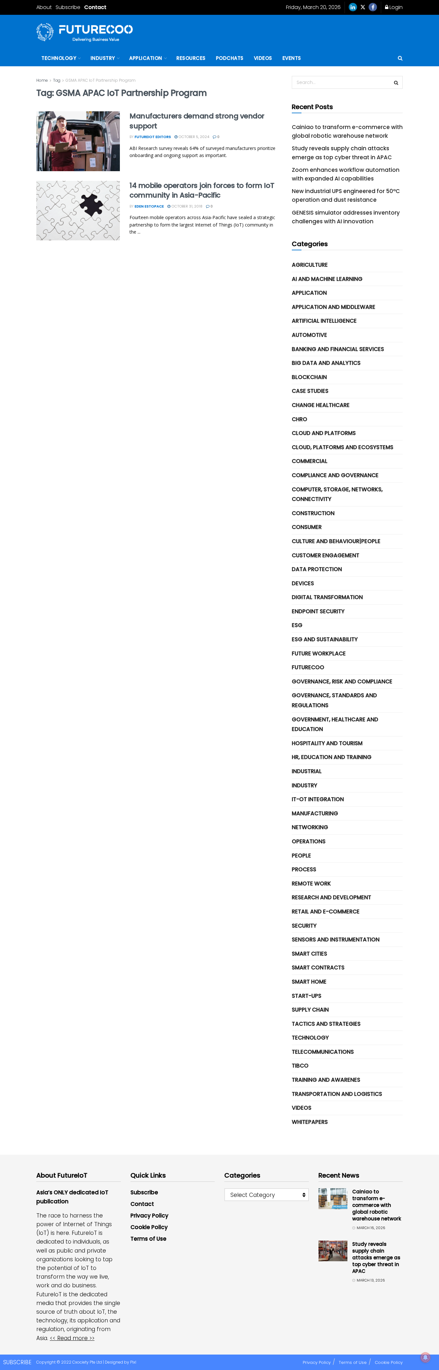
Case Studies (310, 391)
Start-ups (306, 996)
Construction (313, 513)
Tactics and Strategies (326, 1024)
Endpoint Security (318, 611)
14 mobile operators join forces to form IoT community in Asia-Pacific (202, 190)
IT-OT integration (318, 799)
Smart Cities (309, 954)
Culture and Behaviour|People (336, 541)
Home (42, 80)
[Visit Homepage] (84, 32)
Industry (103, 58)
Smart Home (309, 982)
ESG (297, 625)
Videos (263, 58)
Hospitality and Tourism (327, 743)
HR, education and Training (332, 757)
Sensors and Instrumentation (336, 939)
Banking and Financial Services (338, 349)
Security (304, 926)
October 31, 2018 (186, 206)
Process (304, 869)
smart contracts (318, 967)
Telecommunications (323, 1052)
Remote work (311, 883)
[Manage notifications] (425, 1357)
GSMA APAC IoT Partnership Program (101, 80)
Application (145, 58)
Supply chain (310, 1010)
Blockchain (309, 377)
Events (291, 58)
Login (395, 7)
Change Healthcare (321, 405)
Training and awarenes (326, 1080)
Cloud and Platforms (324, 433)
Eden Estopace (149, 206)
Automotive (309, 335)
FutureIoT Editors (153, 136)
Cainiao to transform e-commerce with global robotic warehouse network (376, 1205)
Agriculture (310, 265)
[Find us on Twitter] (363, 7)
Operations (309, 841)
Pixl (133, 1362)
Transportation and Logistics (337, 1094)
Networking (310, 827)
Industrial (307, 771)
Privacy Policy (149, 1215)
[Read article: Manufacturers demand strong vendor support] (78, 141)
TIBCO (300, 1065)
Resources (191, 58)
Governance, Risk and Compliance (342, 681)
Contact (95, 7)
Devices (303, 583)
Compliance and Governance (335, 475)
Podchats (230, 58)
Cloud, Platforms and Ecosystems (342, 447)
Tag (56, 80)
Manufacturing (315, 813)
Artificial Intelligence (324, 321)
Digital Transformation (327, 597)
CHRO (299, 419)
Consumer (307, 527)
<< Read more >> (72, 1338)
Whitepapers (310, 1122)
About (44, 7)
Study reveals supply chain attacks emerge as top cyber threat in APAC (376, 1257)
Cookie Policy (149, 1227)
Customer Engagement (325, 555)
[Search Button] (400, 58)
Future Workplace (319, 653)
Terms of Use (148, 1239)
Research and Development (331, 897)
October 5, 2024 (193, 136)
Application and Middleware (333, 307)
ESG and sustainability (325, 639)
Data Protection (317, 569)
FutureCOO (308, 667)
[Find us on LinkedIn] (353, 7)
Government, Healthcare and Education (335, 724)
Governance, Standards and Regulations (334, 700)
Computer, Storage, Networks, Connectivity (337, 494)
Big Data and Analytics (326, 363)
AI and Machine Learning (327, 279)
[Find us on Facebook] (373, 7)
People (301, 855)
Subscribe (68, 7)
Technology (58, 58)
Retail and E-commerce (326, 911)
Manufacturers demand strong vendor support (197, 121)
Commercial (309, 461)
